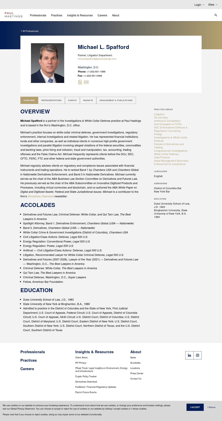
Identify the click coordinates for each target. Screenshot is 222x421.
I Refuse (212, 407)
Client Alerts (81, 357)
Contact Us (135, 378)
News (133, 357)
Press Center (136, 373)
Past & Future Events (86, 392)
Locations (135, 367)
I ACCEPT (195, 407)
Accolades (135, 362)
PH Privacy (80, 362)
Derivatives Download (86, 381)
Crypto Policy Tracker (86, 376)
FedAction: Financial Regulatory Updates (95, 386)
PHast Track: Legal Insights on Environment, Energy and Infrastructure (101, 369)
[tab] (29, 100)
